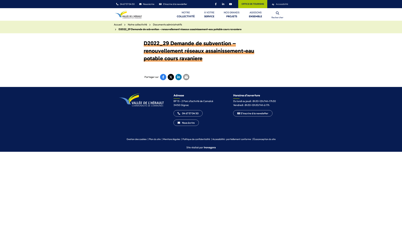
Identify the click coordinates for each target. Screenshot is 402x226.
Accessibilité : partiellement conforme (231, 139)
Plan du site (155, 139)
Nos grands (231, 14)
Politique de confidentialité (196, 139)
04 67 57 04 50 (190, 113)
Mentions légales (171, 139)
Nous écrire (148, 4)
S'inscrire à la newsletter (175, 4)
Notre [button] (186, 14)
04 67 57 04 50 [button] (127, 4)
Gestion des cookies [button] (137, 139)
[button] (393, 217)
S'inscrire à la (254, 113)
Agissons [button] (255, 14)
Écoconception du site (264, 139)
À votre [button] (209, 14)
